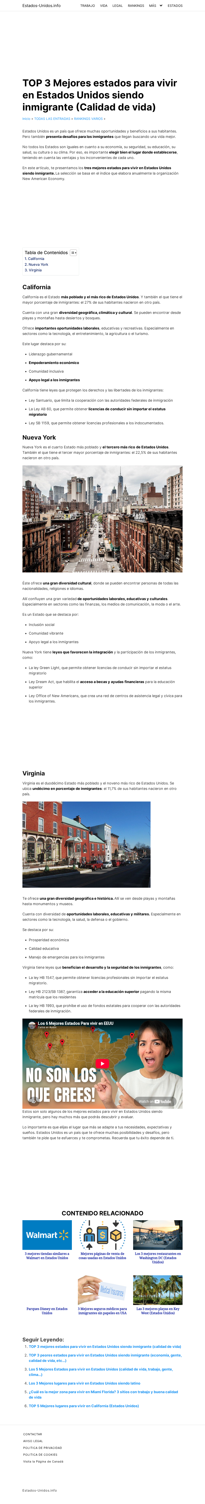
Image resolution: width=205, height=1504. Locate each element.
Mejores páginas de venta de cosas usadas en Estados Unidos (102, 1256)
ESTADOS (175, 6)
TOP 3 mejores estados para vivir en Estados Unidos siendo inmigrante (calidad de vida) (105, 1346)
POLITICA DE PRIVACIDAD (42, 1447)
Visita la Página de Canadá (43, 1461)
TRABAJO (87, 6)
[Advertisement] (102, 41)
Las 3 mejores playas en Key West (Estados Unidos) (158, 1311)
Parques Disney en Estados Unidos (47, 1311)
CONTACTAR (32, 1434)
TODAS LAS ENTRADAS (52, 119)
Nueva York (38, 264)
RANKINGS (136, 6)
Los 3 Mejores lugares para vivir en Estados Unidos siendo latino (84, 1383)
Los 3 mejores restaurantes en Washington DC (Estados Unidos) (158, 1258)
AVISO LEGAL (33, 1441)
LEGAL (118, 6)
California (36, 259)
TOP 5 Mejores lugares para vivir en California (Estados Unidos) (84, 1406)
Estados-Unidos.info (41, 6)
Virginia (35, 270)
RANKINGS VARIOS (88, 119)
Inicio (26, 119)
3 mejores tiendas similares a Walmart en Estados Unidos (47, 1256)
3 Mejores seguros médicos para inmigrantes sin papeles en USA (102, 1311)
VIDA (104, 6)
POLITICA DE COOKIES (40, 1454)
